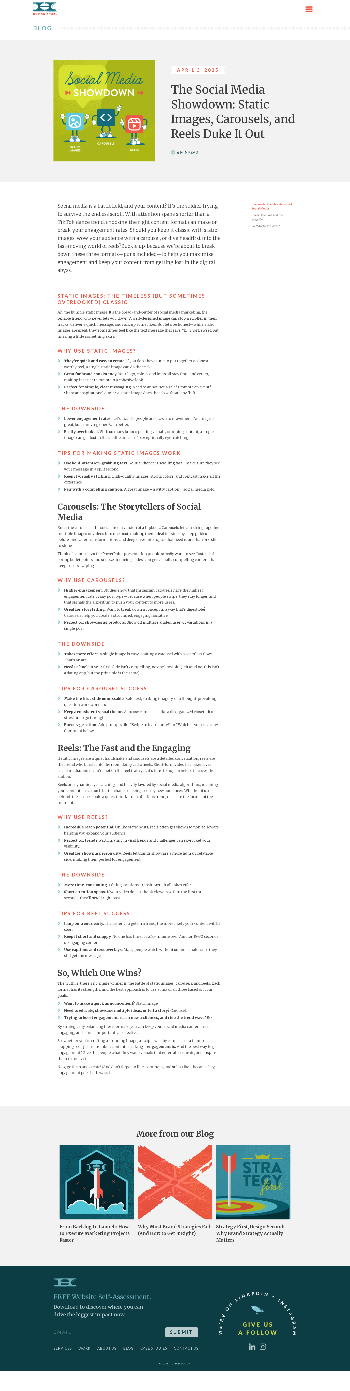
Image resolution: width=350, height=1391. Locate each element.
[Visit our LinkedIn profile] (252, 1346)
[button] (309, 9)
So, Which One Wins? (266, 226)
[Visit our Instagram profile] (263, 1346)
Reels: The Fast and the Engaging (267, 217)
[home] (45, 9)
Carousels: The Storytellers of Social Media (272, 206)
